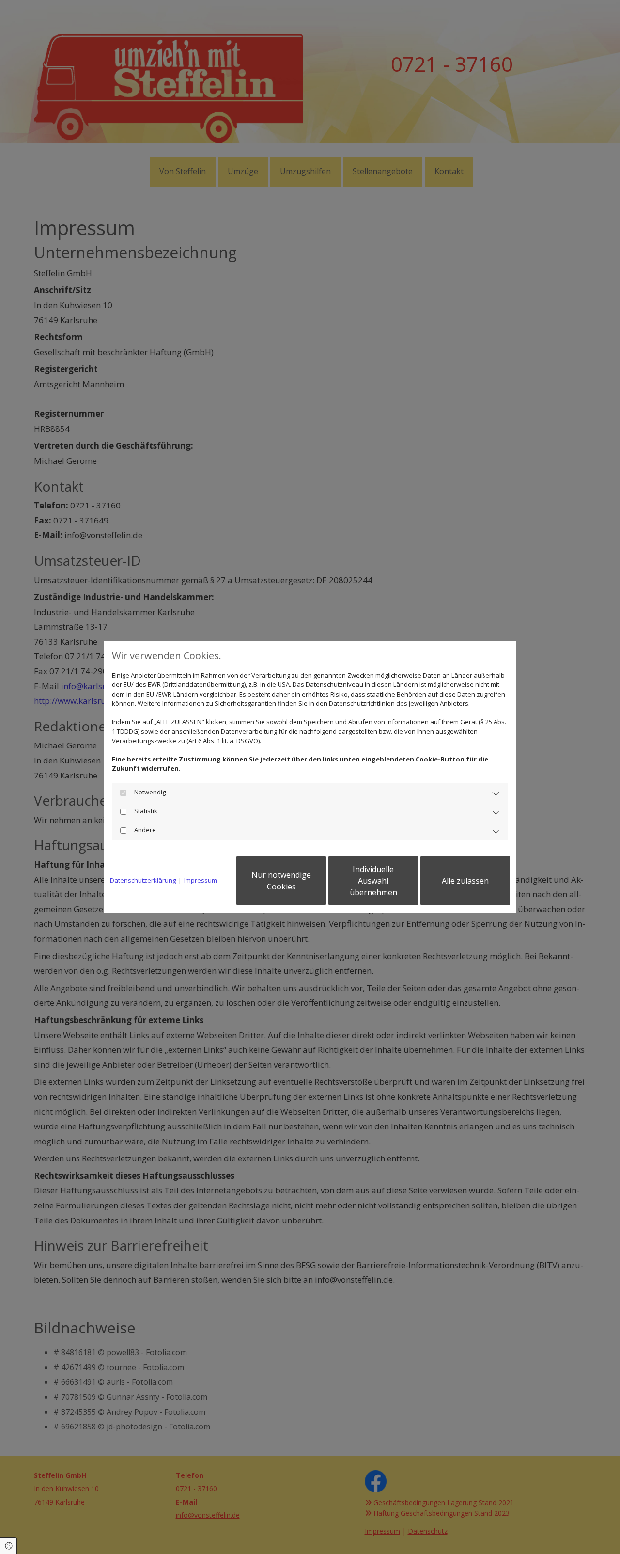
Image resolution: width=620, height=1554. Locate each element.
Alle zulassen (465, 880)
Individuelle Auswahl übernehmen (373, 881)
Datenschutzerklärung (143, 880)
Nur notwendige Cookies (281, 881)
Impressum (200, 880)
